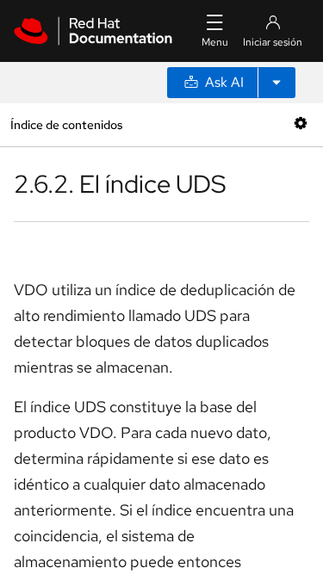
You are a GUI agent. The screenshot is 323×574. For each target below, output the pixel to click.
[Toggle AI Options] (276, 82)
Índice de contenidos (66, 124)
